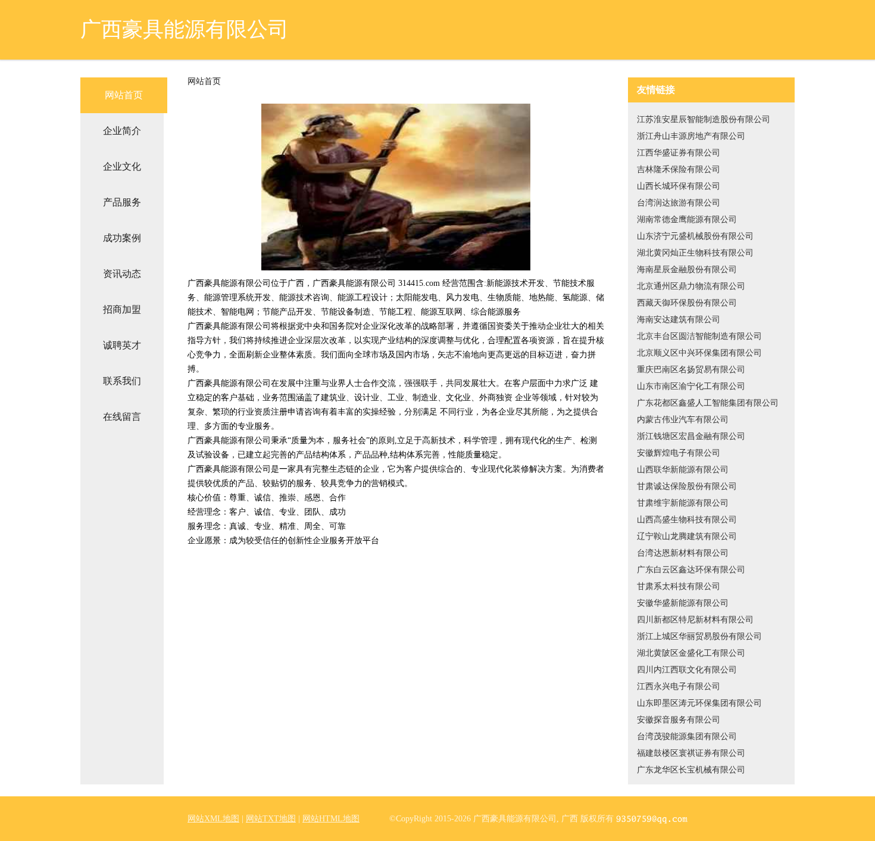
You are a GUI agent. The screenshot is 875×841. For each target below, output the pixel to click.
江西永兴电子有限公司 (678, 686)
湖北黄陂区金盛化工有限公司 (691, 653)
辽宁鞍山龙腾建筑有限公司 (687, 536)
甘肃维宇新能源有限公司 (683, 503)
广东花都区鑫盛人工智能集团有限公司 (708, 402)
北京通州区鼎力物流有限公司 (691, 286)
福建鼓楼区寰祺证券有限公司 (691, 753)
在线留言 (122, 417)
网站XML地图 (213, 818)
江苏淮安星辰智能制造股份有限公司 (703, 119)
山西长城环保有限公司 (678, 186)
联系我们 (122, 381)
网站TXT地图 (271, 818)
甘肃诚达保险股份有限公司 (687, 486)
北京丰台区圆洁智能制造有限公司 (699, 336)
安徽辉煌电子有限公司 (678, 452)
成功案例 (122, 238)
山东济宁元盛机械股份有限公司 (695, 236)
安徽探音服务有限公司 (678, 719)
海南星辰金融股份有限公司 (687, 269)
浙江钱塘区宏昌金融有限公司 (691, 436)
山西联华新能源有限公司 (683, 469)
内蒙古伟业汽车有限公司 (683, 419)
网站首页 (124, 95)
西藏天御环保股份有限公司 (687, 302)
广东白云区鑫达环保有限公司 (691, 569)
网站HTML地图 (331, 818)
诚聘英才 (122, 345)
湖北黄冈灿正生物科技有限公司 (695, 252)
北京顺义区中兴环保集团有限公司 (699, 352)
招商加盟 (122, 309)
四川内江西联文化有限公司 (687, 669)
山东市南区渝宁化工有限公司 (691, 386)
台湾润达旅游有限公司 (678, 202)
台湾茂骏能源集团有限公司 (687, 736)
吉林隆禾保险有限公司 (678, 169)
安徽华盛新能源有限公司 (683, 603)
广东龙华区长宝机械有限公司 (691, 769)
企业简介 (122, 131)
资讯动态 (122, 274)
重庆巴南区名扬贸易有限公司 (691, 369)
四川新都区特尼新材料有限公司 (695, 619)
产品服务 (122, 202)
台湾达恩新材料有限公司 (683, 553)
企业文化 (122, 166)
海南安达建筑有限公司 (678, 319)
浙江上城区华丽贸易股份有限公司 (699, 636)
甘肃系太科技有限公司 (678, 586)
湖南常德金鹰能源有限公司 (687, 219)
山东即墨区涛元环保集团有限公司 (699, 703)
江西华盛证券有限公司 (678, 152)
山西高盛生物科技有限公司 (687, 519)
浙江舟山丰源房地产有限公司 (691, 136)
